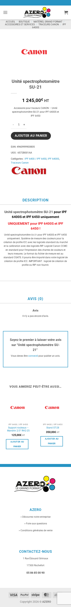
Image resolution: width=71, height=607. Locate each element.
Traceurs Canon (48, 24)
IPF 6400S (53, 158)
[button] (5, 12)
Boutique (24, 21)
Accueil (10, 21)
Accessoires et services (20, 24)
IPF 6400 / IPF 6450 (36, 158)
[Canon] (29, 171)
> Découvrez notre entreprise (35, 516)
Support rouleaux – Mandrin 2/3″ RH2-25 (18, 429)
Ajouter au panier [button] (17, 444)
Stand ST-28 (52, 427)
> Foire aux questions (35, 523)
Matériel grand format (48, 21)
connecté (33, 355)
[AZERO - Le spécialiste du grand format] (36, 12)
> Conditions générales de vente (35, 530)
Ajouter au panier (31, 135)
